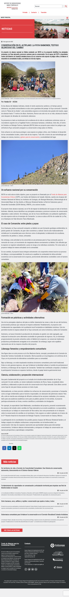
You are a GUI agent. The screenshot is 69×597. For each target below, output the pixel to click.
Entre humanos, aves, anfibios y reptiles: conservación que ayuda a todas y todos (27, 501)
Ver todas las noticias (12, 530)
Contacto (34, 12)
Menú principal (6, 17)
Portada (25, 12)
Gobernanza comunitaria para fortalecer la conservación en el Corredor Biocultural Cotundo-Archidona (34, 515)
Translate (43, 12)
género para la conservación (30, 137)
